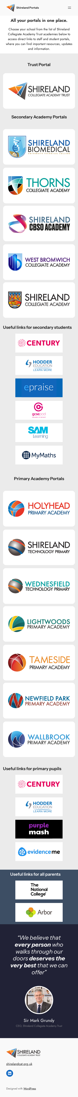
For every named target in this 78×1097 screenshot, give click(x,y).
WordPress (29, 1088)
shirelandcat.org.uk (19, 1064)
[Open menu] (69, 7)
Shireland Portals (27, 7)
